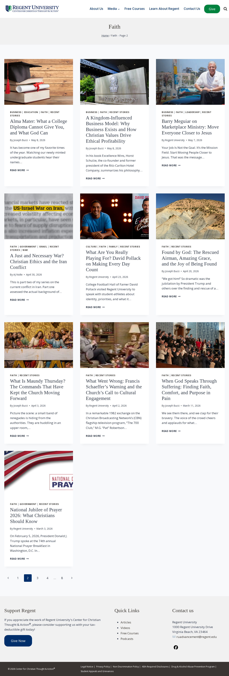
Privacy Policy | (104, 666)
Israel (43, 246)
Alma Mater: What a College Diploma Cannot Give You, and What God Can (38, 127)
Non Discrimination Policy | (127, 666)
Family (113, 246)
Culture (91, 246)
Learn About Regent (164, 9)
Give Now (18, 641)
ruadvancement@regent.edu (196, 637)
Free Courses (135, 9)
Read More (19, 170)
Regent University (175, 140)
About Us (96, 9)
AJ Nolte (18, 274)
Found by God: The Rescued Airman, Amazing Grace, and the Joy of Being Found (190, 258)
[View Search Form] (225, 9)
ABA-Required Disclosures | (156, 666)
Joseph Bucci (20, 140)
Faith (44, 112)
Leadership (192, 112)
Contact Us (192, 9)
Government (28, 246)
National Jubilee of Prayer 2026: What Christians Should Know (36, 515)
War (25, 250)
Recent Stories (119, 112)
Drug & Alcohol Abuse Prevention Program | (193, 666)
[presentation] (38, 82)
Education (31, 112)
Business (15, 112)
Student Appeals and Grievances (97, 671)
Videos (125, 628)
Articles (126, 622)
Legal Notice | (88, 666)
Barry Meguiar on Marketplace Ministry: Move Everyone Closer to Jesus (190, 127)
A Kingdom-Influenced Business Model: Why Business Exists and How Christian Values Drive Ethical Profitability (111, 129)
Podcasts (127, 639)
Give (212, 9)
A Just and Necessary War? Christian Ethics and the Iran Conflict (38, 261)
